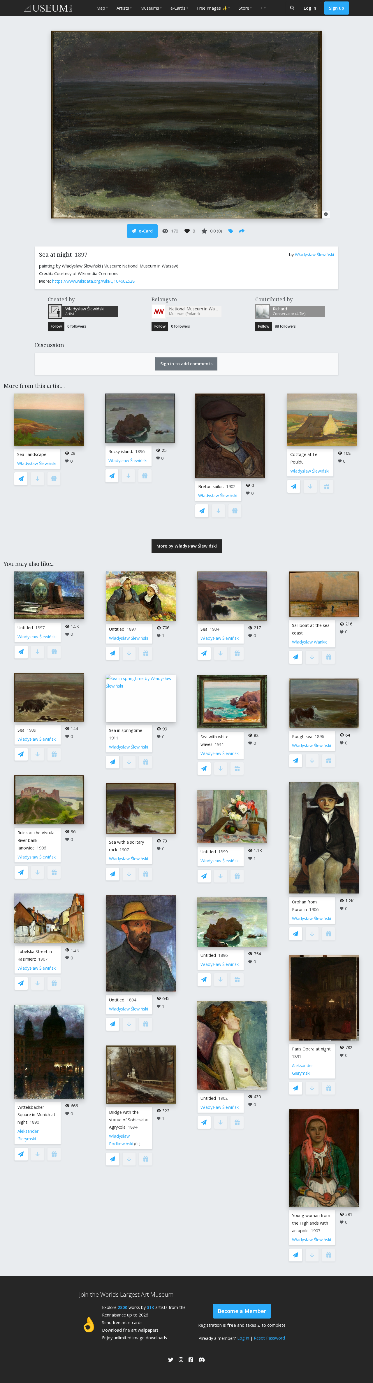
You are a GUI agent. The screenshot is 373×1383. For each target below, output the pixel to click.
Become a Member (242, 1310)
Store (244, 8)
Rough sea (302, 736)
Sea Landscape (31, 454)
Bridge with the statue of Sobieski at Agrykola (129, 1119)
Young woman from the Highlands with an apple (311, 1223)
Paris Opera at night (311, 1049)
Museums (149, 8)
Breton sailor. (211, 486)
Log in (310, 8)
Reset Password (269, 1338)
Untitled (25, 627)
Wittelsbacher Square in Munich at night (36, 1114)
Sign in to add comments (186, 363)
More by (186, 546)
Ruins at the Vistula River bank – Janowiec (35, 840)
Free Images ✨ (212, 8)
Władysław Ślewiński (314, 254)
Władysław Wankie (310, 642)
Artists (123, 8)
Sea (20, 730)
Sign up (336, 8)
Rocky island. (120, 451)
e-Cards (177, 8)
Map (100, 8)
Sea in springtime (125, 730)
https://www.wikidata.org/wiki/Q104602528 (93, 281)
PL (137, 1143)
